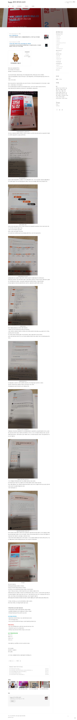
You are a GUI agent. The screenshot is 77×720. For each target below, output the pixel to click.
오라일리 (59, 95)
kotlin (67, 95)
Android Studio (58, 98)
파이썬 (57, 93)
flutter (66, 98)
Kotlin (57, 44)
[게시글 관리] (13, 661)
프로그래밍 (63, 88)
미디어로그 (19, 6)
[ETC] (57, 70)
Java (58, 39)
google (64, 89)
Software (58, 59)
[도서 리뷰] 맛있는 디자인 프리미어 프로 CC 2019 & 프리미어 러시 (20, 670)
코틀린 (62, 90)
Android (58, 35)
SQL (57, 45)
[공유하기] (12, 661)
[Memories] (59, 50)
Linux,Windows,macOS (61, 42)
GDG (57, 52)
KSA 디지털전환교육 (13, 35)
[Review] (11, 666)
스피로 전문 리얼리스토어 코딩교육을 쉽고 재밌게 (20, 43)
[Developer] (59, 33)
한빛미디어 (63, 93)
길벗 (56, 89)
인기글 (60, 79)
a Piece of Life (59, 66)
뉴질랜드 (61, 89)
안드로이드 (63, 92)
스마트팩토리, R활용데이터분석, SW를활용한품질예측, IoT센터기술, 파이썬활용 (24, 37)
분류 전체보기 (59, 32)
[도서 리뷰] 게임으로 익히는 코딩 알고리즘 (16, 674)
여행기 (57, 90)
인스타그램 (60, 110)
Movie (58, 57)
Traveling (58, 61)
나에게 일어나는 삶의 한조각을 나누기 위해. (17, 698)
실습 (66, 88)
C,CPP (58, 41)
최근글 (57, 79)
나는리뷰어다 (63, 95)
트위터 (62, 110)
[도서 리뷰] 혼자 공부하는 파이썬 (14, 673)
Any (57, 47)
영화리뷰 (57, 88)
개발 (66, 93)
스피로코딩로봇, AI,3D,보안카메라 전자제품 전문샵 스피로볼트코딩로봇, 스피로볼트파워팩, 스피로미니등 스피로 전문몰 (25, 45)
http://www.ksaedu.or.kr (14, 33)
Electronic (58, 58)
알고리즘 (60, 96)
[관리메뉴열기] (75, 718)
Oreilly (57, 96)
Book (15, 666)
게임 (56, 95)
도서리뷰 (63, 98)
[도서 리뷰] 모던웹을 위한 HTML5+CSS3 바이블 (17, 671)
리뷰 (64, 90)
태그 (13, 6)
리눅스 (60, 90)
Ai (66, 92)
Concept (58, 38)
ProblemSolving (59, 48)
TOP (68, 716)
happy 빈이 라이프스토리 (16, 2)
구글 (60, 88)
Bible (57, 65)
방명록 (33, 6)
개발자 (60, 92)
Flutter (58, 37)
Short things (59, 68)
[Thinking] (59, 63)
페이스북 (57, 110)
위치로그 (26, 6)
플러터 (60, 93)
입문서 (63, 96)
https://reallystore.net (13, 41)
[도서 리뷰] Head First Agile (14, 668)
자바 (58, 89)
